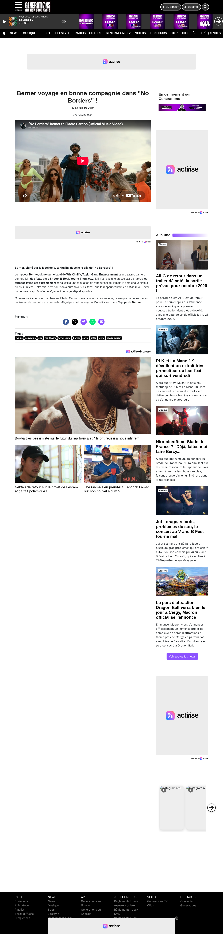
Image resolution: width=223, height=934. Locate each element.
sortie (85, 338)
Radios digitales (88, 33)
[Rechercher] (205, 6)
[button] (172, 808)
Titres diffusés (183, 33)
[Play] (5, 22)
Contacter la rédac (60, 918)
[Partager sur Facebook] (65, 323)
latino (101, 338)
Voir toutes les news (182, 656)
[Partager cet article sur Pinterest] (83, 323)
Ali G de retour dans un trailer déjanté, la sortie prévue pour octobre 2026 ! (181, 283)
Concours (158, 33)
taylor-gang (64, 338)
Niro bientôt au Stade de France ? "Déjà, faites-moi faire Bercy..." (181, 446)
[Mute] (63, 21)
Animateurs (22, 905)
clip (40, 338)
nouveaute (30, 338)
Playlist (19, 909)
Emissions (21, 901)
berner (76, 338)
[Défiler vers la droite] (211, 808)
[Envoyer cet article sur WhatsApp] (92, 323)
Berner (33, 274)
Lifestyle (62, 33)
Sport (45, 33)
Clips (150, 905)
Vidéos (140, 33)
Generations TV (118, 33)
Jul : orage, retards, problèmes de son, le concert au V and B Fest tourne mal (180, 529)
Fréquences (211, 33)
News (14, 33)
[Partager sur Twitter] (74, 323)
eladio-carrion (114, 338)
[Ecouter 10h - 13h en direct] (182, 107)
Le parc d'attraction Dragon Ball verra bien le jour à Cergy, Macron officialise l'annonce (180, 610)
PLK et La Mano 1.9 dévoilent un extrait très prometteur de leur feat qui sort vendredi (179, 368)
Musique (29, 33)
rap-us (19, 338)
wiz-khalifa (50, 338)
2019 (93, 338)
